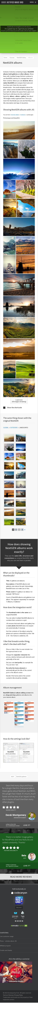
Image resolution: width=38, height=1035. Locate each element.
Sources (12, 57)
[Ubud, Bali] (9, 466)
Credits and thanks (6, 950)
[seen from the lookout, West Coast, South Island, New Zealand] (21, 438)
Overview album (15, 114)
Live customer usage (6, 936)
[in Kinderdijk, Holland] (9, 493)
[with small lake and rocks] (21, 475)
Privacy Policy (18, 995)
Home (5, 57)
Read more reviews (21, 877)
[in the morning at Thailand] (21, 503)
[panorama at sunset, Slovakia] (21, 521)
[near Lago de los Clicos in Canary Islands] (9, 456)
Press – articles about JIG (8, 941)
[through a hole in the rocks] (21, 466)
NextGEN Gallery (21, 57)
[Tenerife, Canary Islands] (9, 475)
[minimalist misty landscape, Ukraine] (21, 484)
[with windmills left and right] (9, 503)
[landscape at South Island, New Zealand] (9, 512)
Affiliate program (5, 946)
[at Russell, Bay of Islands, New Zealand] (21, 493)
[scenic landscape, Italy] (21, 512)
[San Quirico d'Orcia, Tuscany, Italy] (9, 521)
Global (5, 427)
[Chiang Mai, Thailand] (21, 456)
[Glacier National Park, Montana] (9, 484)
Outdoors (22, 114)
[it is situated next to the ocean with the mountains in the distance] (9, 438)
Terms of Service (8, 995)
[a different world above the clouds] (21, 447)
